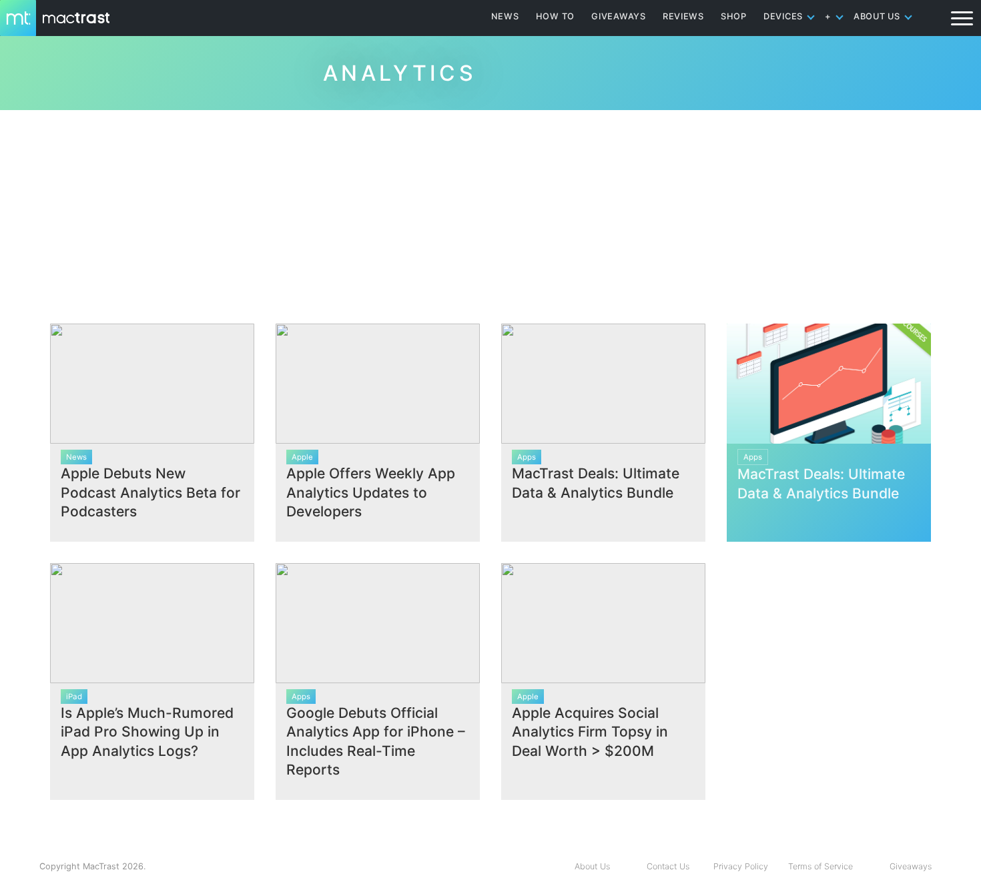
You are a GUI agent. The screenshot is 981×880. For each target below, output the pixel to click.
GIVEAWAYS (618, 16)
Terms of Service (820, 866)
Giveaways (911, 866)
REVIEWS (683, 16)
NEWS (505, 16)
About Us (592, 866)
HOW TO (555, 16)
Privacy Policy (740, 866)
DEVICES (783, 16)
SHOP (734, 16)
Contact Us (668, 866)
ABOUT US (877, 16)
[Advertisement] (490, 211)
